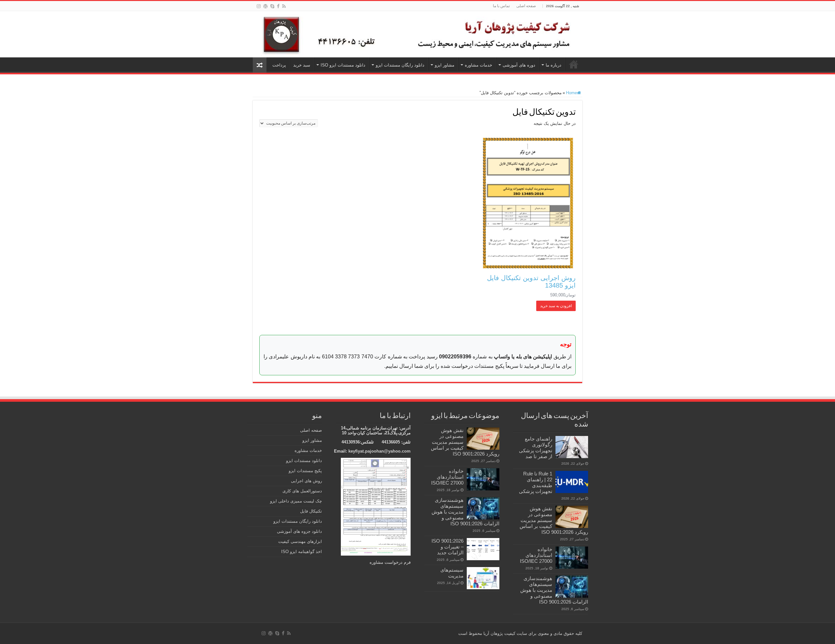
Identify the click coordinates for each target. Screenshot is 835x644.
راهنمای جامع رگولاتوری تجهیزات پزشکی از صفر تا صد (535, 447)
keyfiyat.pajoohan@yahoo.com (379, 451)
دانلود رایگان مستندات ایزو (400, 65)
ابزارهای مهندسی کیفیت (300, 541)
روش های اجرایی (306, 480)
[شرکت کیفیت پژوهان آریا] (417, 34)
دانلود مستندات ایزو (304, 460)
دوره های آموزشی (519, 65)
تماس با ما (501, 6)
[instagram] (258, 6)
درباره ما (553, 65)
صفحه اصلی (526, 6)
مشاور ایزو (444, 65)
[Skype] (272, 6)
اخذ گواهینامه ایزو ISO (301, 551)
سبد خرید (301, 65)
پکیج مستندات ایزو (305, 470)
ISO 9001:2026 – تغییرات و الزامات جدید (447, 546)
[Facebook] (278, 6)
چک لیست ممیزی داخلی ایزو (296, 501)
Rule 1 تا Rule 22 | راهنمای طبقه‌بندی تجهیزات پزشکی (535, 482)
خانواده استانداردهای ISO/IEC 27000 (536, 555)
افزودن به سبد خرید (556, 306)
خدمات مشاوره (478, 65)
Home (571, 92)
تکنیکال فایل (311, 511)
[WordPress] (265, 6)
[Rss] (283, 6)
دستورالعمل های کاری (302, 490)
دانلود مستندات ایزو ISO (343, 65)
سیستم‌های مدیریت (451, 572)
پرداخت (279, 65)
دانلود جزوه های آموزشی (299, 531)
